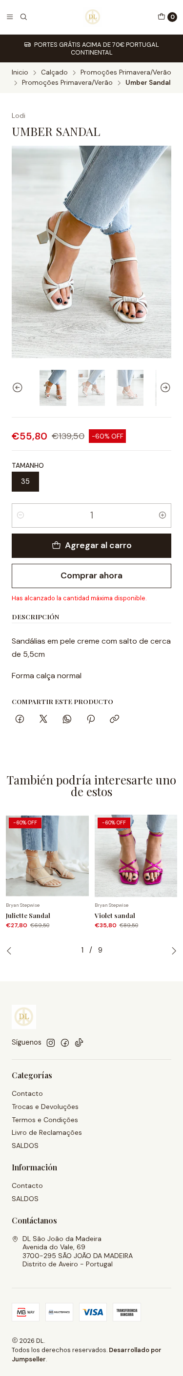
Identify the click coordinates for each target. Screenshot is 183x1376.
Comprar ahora (91, 575)
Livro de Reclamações (47, 1132)
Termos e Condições (45, 1119)
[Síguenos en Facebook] (65, 1043)
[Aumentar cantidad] (162, 515)
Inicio (20, 72)
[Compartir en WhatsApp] (67, 720)
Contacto (27, 1093)
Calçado (54, 72)
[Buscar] (23, 17)
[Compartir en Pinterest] (90, 720)
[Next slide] (164, 388)
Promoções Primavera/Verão (126, 72)
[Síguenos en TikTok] (79, 1043)
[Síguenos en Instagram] (51, 1043)
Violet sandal (115, 915)
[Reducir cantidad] (20, 515)
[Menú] (10, 17)
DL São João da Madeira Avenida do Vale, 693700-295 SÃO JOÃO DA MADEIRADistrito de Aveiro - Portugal (77, 1251)
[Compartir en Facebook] (20, 720)
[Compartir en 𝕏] (43, 720)
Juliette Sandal (28, 915)
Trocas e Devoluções (45, 1106)
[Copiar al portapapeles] (114, 720)
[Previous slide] (19, 388)
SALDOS (25, 1145)
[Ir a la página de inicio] (92, 17)
